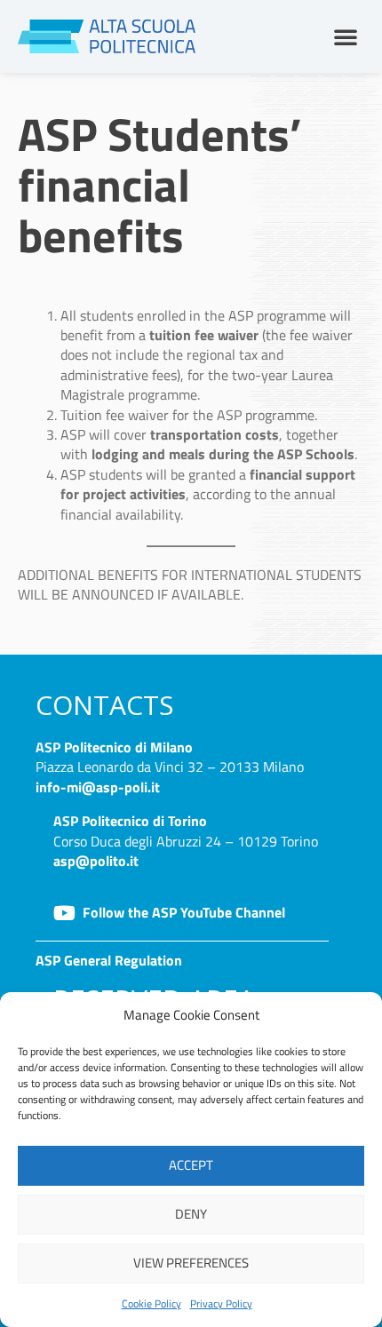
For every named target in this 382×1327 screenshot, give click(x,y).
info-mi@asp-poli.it (98, 787)
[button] (345, 36)
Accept (191, 1165)
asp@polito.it (96, 860)
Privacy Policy (221, 1303)
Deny (191, 1214)
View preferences (191, 1262)
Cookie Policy (151, 1303)
